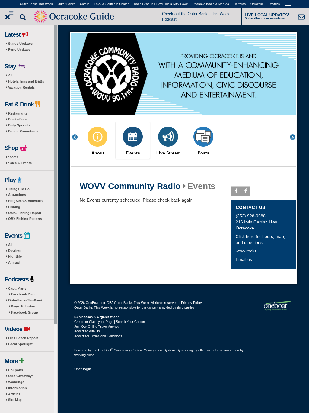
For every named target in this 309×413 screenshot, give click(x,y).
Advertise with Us (87, 331)
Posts (203, 153)
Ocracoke (257, 3)
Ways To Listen (23, 306)
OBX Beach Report (23, 338)
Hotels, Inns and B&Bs (26, 81)
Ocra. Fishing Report (24, 213)
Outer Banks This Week (36, 3)
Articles (14, 394)
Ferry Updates (19, 49)
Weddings (16, 382)
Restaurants (17, 113)
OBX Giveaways (20, 376)
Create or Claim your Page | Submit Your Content (110, 322)
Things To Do (19, 189)
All (10, 75)
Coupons (15, 370)
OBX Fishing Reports (25, 218)
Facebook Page (23, 294)
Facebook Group (24, 312)
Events (133, 153)
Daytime (14, 250)
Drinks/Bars (17, 119)
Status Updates (20, 43)
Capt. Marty (17, 288)
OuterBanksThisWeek (25, 300)
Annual (14, 262)
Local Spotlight (20, 344)
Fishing (14, 207)
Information (17, 388)
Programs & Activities (25, 201)
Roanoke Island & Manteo (211, 3)
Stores (13, 157)
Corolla (85, 3)
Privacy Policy (191, 302)
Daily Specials (19, 125)
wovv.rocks (246, 251)
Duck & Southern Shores (111, 3)
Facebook (236, 191)
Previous (78, 137)
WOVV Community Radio (130, 186)
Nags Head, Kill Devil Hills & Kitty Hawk (161, 3)
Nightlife (15, 256)
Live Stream (168, 153)
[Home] (74, 15)
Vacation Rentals (21, 87)
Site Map (15, 400)
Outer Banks (66, 3)
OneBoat (105, 350)
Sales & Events (20, 163)
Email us (244, 259)
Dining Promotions (23, 131)
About (97, 153)
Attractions (17, 195)
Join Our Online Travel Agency (96, 326)
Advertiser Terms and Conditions (98, 336)
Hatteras (240, 3)
